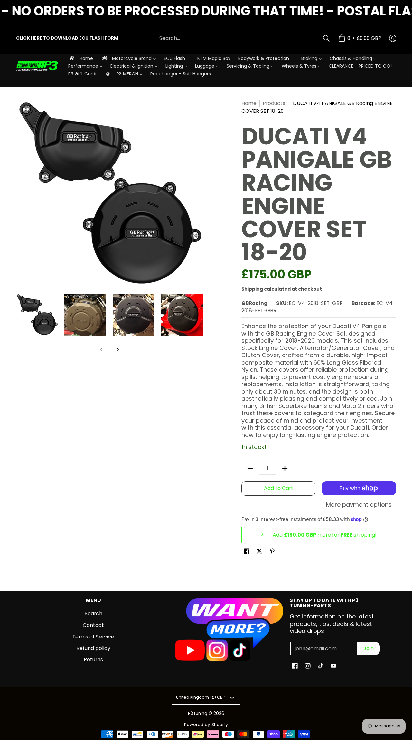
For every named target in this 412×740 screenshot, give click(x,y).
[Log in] (392, 38)
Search (93, 613)
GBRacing (254, 303)
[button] (246, 552)
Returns (93, 659)
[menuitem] (80, 58)
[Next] (198, 193)
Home (249, 103)
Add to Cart (278, 488)
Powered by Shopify (206, 725)
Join (368, 648)
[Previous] (21, 193)
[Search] (326, 38)
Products (274, 103)
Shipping (252, 289)
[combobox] (238, 38)
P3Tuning (197, 713)
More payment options (359, 505)
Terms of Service (93, 636)
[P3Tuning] (37, 66)
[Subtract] (250, 468)
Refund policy (93, 648)
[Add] (285, 468)
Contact (93, 625)
